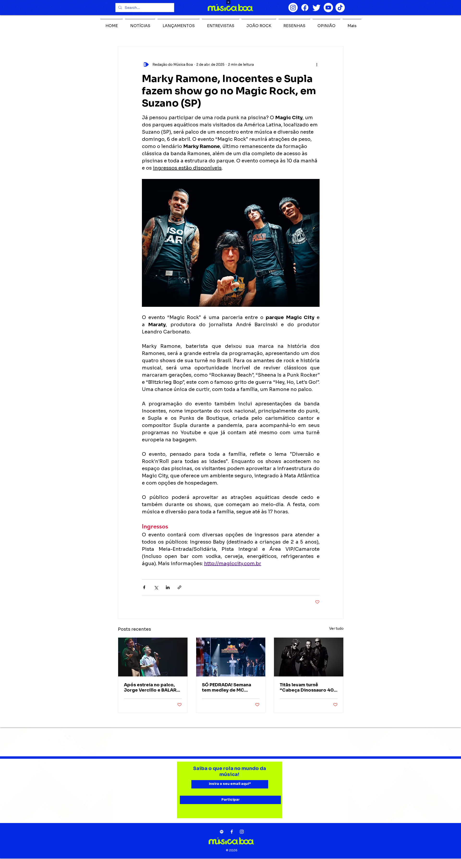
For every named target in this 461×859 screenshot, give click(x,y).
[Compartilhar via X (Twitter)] (156, 587)
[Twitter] (316, 7)
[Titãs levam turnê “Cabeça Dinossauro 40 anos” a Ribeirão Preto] (308, 657)
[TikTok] (340, 7)
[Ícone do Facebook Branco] (231, 831)
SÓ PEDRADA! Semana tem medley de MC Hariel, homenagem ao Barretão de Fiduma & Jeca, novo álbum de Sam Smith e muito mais (230, 687)
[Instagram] (293, 7)
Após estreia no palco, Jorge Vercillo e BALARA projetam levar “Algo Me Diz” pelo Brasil (152, 687)
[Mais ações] (317, 64)
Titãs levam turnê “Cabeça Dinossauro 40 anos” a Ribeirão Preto (307, 687)
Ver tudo (336, 628)
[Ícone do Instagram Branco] (241, 831)
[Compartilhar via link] (179, 587)
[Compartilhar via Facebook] (144, 587)
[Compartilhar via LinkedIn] (167, 587)
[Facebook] (304, 7)
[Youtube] (328, 7)
